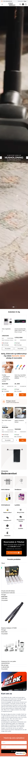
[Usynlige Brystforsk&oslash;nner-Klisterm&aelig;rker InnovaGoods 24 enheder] (7, 367)
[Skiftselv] (11, 4)
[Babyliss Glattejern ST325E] (14, 614)
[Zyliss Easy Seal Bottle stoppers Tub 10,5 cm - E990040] (20, 367)
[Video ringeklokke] (7, 321)
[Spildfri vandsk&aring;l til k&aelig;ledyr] (20, 412)
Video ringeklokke (6, 328)
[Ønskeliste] (23, 4)
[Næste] (26, 331)
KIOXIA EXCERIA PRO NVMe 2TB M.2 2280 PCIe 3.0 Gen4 (20, 330)
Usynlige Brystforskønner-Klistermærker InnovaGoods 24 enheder (6, 378)
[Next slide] (27, 157)
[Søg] (20, 4)
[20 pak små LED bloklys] (14, 576)
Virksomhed (20, 1)
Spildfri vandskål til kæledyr (19, 421)
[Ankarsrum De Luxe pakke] (14, 647)
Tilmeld (15, 751)
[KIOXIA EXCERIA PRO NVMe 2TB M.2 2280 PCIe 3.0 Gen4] (20, 321)
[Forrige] (2, 331)
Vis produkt (4, 600)
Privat (25, 1)
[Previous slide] (1, 157)
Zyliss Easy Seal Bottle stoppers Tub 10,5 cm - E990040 (20, 376)
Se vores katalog (12, 552)
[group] (11, 1)
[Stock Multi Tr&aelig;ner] (7, 412)
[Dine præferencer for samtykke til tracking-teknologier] (1, 567)
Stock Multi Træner (6, 420)
